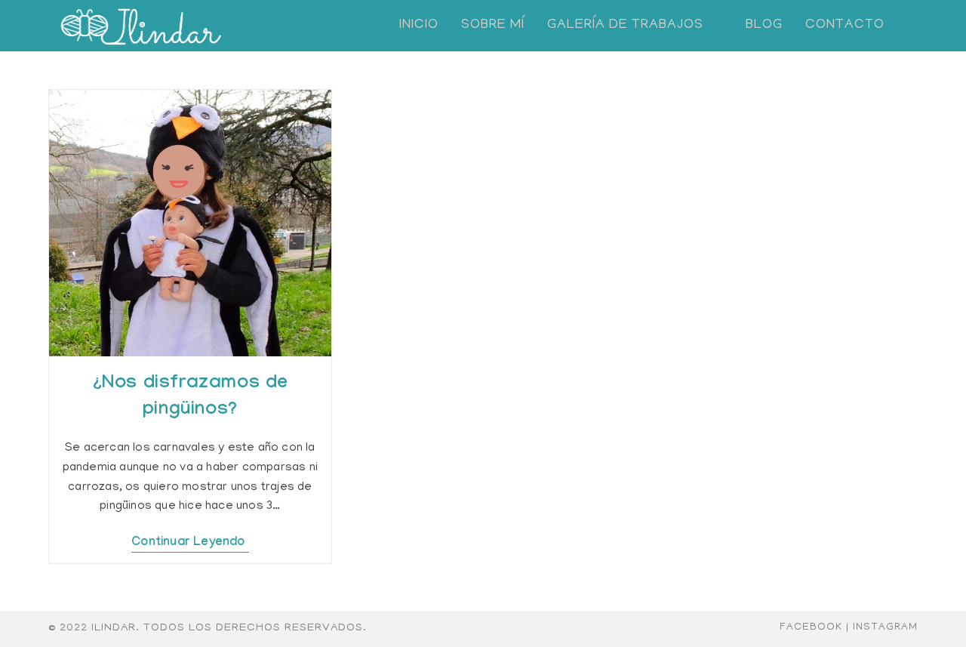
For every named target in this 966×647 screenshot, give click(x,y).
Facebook (811, 627)
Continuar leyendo (189, 543)
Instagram (885, 627)
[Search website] (912, 25)
